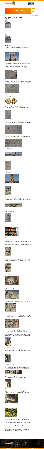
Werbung (35, 448)
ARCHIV (33, 11)
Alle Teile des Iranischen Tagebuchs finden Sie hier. (10, 434)
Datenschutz (32, 448)
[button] (37, 6)
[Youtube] (37, 0)
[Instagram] (36, 0)
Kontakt (37, 448)
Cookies (33, 448)
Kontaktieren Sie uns (16, 446)
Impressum (29, 448)
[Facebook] (35, 0)
